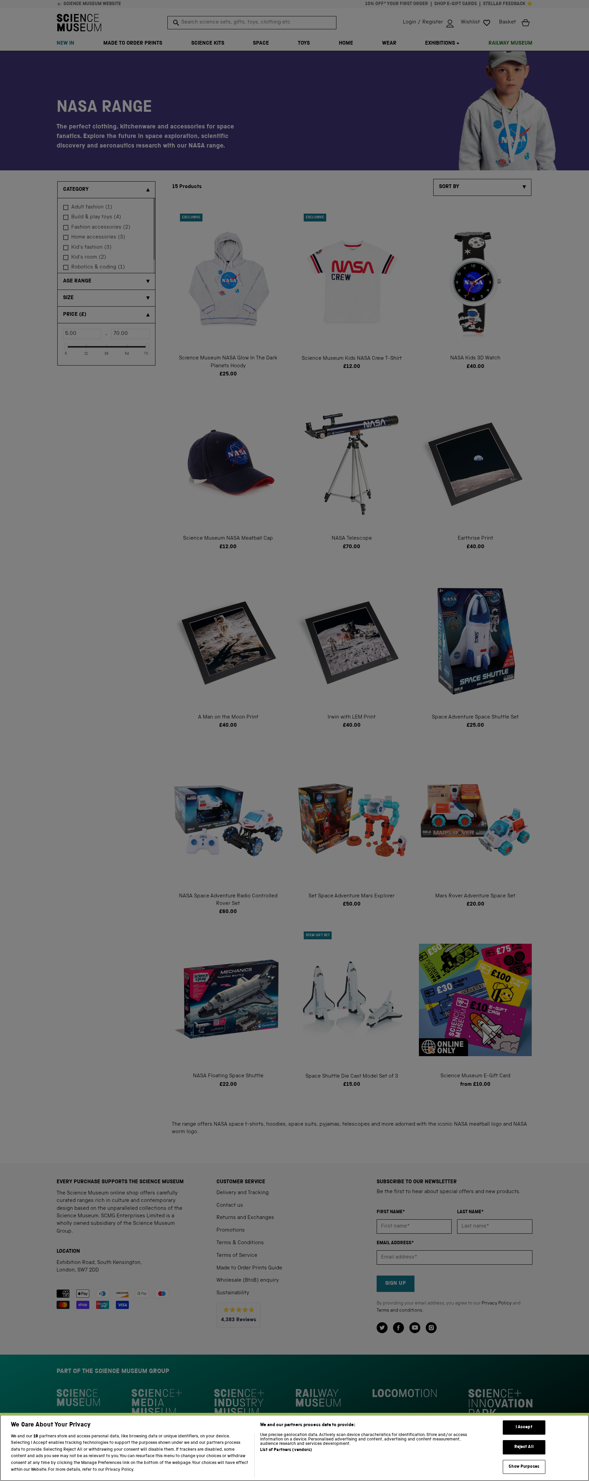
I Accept (524, 1427)
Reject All (524, 1447)
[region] (294, 1448)
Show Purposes (524, 1467)
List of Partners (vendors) (286, 1450)
